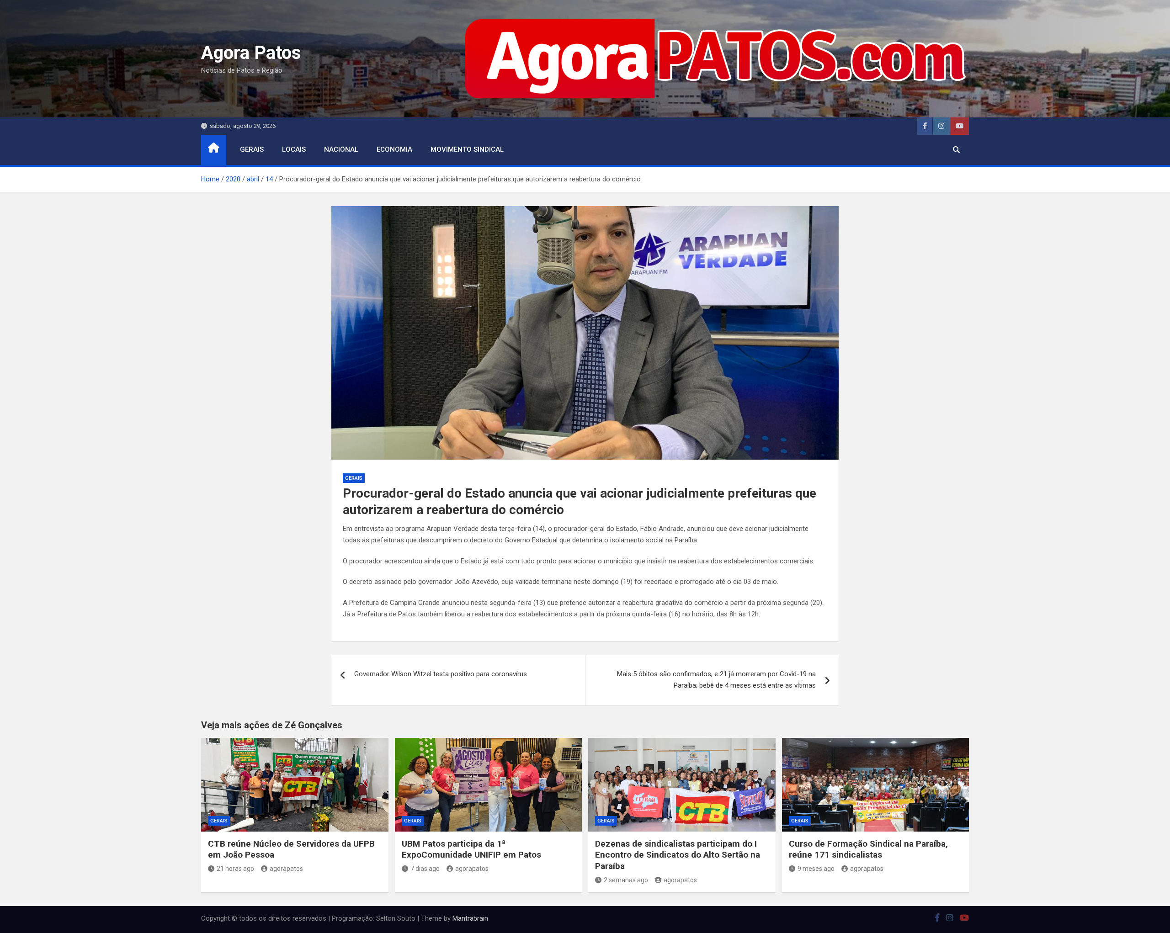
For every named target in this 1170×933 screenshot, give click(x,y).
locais (294, 149)
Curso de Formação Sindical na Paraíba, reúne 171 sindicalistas (868, 849)
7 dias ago (425, 868)
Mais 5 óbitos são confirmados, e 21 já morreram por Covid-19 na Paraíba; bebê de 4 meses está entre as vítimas (716, 680)
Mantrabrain (470, 918)
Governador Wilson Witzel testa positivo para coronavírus (440, 674)
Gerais (252, 149)
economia (394, 149)
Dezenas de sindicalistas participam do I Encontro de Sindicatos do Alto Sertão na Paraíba (677, 854)
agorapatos (286, 868)
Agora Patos (251, 53)
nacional (341, 149)
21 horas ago (235, 868)
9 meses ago (816, 868)
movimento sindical (467, 149)
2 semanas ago (626, 880)
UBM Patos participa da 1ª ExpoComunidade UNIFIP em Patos (471, 849)
